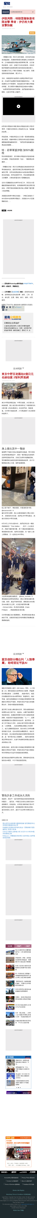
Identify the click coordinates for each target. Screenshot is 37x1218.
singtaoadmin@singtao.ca (27, 1204)
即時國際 (10, 7)
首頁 (4, 7)
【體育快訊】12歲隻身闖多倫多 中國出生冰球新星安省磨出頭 (23, 983)
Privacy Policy (26, 1177)
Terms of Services (10, 1184)
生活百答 (15, 292)
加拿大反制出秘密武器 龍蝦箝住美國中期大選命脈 (23, 967)
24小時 (10, 946)
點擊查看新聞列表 (16, 12)
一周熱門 (18, 946)
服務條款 (17, 1184)
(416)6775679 (28, 283)
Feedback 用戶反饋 (28, 1184)
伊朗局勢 (9, 210)
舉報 (32, 33)
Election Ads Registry (18, 1190)
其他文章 (6, 12)
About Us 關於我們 (27, 1181)
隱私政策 (32, 1177)
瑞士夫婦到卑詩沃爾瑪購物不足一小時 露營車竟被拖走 (23, 952)
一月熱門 (27, 946)
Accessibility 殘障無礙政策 (11, 1177)
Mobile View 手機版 (18, 1210)
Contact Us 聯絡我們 (12, 1181)
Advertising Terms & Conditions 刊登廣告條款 (18, 1194)
